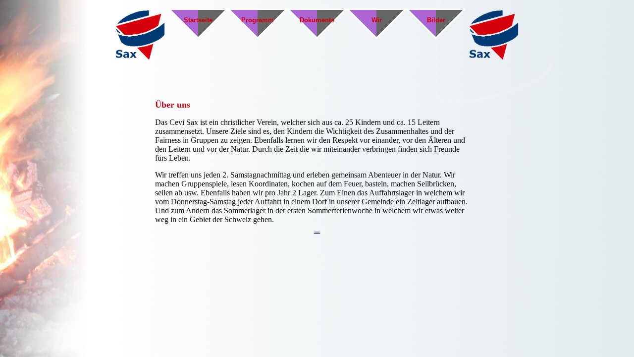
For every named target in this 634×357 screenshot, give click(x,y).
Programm (257, 20)
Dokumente (317, 20)
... (317, 230)
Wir (376, 20)
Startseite (198, 20)
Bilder (436, 20)
